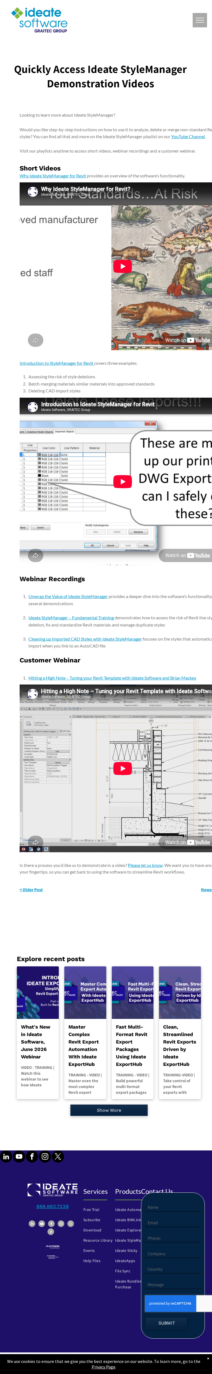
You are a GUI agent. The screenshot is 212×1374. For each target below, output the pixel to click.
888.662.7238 (52, 1206)
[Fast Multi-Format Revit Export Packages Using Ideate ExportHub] (133, 992)
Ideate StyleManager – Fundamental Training (71, 617)
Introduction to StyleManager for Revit (56, 363)
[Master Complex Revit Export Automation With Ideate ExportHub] (85, 992)
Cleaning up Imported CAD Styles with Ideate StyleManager (85, 638)
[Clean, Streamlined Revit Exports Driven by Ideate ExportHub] (180, 992)
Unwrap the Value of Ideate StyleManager (68, 596)
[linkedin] (6, 1157)
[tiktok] (50, 1232)
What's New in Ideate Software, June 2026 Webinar (35, 1042)
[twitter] (58, 1157)
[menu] (200, 20)
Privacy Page (103, 1367)
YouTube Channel (188, 136)
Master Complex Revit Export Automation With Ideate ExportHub (83, 1045)
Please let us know (145, 865)
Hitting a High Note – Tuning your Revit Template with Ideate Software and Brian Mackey (112, 677)
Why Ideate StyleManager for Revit (53, 175)
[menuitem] (101, 1210)
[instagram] (45, 1157)
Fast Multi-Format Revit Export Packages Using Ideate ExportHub (131, 1045)
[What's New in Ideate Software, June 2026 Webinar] (38, 992)
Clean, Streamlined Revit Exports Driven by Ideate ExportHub (179, 1045)
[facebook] (32, 1157)
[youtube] (19, 1157)
